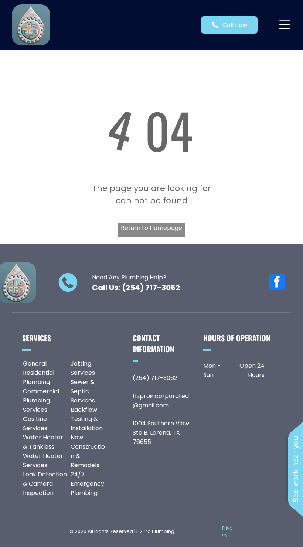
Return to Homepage (151, 228)
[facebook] (277, 283)
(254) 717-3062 (151, 287)
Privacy (227, 531)
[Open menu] (284, 24)
